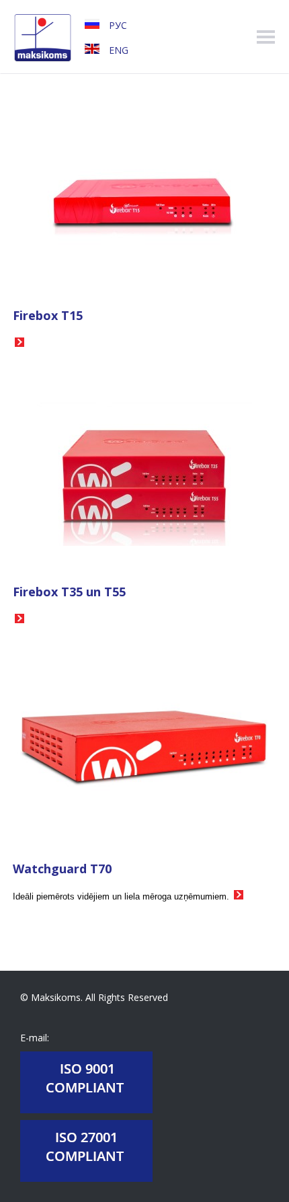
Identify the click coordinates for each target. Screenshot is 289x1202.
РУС (116, 25)
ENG (117, 50)
